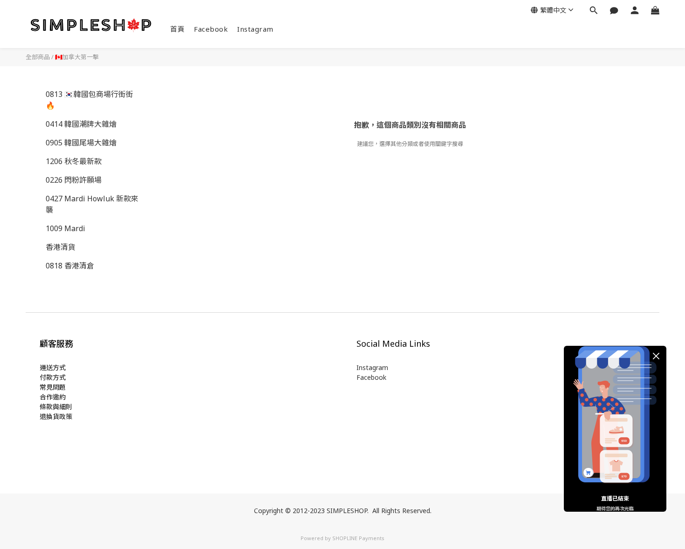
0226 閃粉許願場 (74, 180)
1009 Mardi (65, 228)
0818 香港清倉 (70, 266)
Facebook (211, 29)
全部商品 (38, 57)
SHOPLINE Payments (358, 538)
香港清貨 (60, 247)
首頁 (177, 29)
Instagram (255, 29)
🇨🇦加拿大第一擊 (77, 57)
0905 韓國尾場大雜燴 (81, 142)
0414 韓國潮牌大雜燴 (81, 124)
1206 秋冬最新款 (74, 161)
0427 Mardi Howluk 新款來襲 (92, 204)
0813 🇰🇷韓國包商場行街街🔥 (89, 99)
